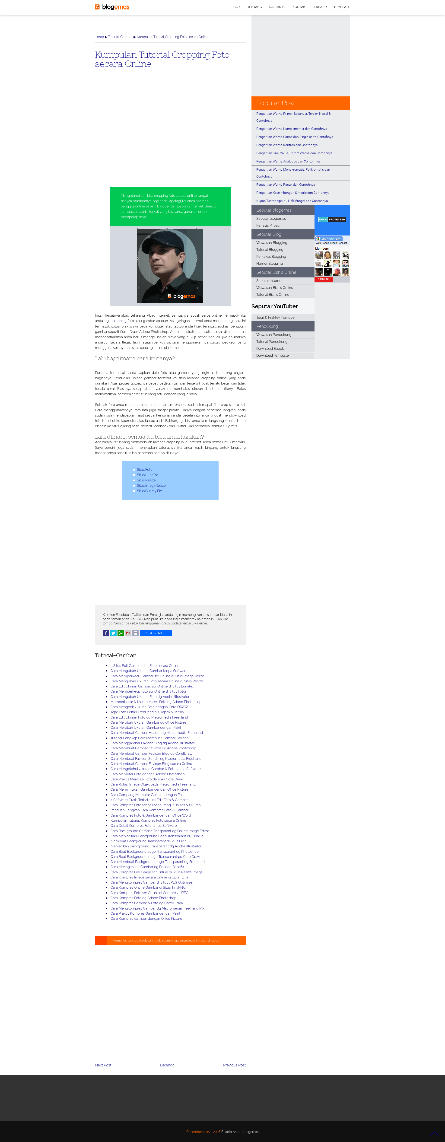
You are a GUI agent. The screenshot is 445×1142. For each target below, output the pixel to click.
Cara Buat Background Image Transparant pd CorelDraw (155, 857)
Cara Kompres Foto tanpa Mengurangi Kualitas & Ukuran (156, 805)
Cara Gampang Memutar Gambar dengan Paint (148, 795)
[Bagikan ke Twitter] (113, 635)
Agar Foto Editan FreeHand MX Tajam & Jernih (147, 712)
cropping (119, 321)
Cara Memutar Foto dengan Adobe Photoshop (147, 774)
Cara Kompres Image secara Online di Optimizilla (149, 877)
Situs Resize (146, 480)
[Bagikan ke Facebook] (106, 635)
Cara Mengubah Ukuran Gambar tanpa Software (149, 671)
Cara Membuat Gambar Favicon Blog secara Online (151, 764)
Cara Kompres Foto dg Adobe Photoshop (143, 898)
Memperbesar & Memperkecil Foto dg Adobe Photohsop (156, 702)
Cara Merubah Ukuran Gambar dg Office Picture (148, 722)
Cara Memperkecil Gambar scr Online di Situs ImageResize (157, 676)
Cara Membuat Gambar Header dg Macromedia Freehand (157, 733)
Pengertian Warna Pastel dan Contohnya (285, 184)
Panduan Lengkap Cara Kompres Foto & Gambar (149, 810)
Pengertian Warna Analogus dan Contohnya (288, 161)
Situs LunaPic (147, 475)
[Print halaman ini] (135, 635)
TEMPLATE (342, 7)
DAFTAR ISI (277, 7)
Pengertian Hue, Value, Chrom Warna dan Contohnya (294, 153)
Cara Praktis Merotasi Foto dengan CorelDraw (147, 779)
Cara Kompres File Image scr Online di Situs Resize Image (157, 872)
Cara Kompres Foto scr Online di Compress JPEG (149, 893)
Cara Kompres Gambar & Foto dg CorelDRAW (147, 903)
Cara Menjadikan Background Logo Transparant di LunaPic (157, 836)
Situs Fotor (145, 470)
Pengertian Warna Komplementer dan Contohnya (291, 128)
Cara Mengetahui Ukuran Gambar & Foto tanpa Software (156, 769)
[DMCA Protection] (332, 221)
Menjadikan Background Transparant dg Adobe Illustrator (156, 846)
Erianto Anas (230, 1132)
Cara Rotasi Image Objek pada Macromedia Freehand (153, 784)
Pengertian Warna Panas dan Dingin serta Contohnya (294, 137)
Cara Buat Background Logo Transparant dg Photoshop (155, 851)
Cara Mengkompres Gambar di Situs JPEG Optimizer (152, 882)
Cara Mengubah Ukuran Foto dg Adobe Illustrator (150, 697)
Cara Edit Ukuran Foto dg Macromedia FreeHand (149, 717)
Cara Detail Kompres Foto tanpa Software (144, 826)
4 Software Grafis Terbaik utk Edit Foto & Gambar (149, 800)
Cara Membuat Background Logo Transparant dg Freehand (158, 862)
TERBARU (319, 7)
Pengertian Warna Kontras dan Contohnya (287, 145)
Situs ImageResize (151, 486)
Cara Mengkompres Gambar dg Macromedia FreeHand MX (157, 908)
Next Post (103, 1065)
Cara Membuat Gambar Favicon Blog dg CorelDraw (151, 753)
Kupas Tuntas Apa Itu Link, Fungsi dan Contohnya (292, 201)
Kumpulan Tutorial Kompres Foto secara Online (148, 820)
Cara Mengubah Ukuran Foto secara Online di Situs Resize (157, 681)
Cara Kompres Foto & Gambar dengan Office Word (151, 815)
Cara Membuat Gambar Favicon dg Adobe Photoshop (153, 748)
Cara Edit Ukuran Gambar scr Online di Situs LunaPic (152, 686)
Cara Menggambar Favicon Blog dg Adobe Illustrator (152, 743)
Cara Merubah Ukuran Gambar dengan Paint (146, 727)
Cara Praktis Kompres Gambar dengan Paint (145, 913)
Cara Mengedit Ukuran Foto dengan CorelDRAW (149, 707)
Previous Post (234, 1065)
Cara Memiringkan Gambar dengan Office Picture (149, 789)
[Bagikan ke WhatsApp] (121, 635)
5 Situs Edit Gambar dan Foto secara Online (145, 666)
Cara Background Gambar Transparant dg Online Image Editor (160, 831)
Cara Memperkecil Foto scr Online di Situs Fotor (148, 691)
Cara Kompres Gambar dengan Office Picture (146, 918)
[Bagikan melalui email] (128, 635)
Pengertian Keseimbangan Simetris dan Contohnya (293, 192)
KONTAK (298, 7)
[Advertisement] (170, 135)
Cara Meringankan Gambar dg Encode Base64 (147, 867)
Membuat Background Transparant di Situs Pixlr (148, 841)
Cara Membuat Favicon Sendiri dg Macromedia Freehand (156, 759)
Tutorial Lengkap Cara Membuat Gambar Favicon (150, 738)
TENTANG (255, 7)
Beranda (167, 1065)
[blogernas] (112, 9)
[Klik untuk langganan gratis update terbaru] (156, 635)
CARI (237, 7)
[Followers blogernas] (332, 274)
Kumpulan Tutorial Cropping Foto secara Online (162, 58)
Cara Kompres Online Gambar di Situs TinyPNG (148, 887)
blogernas (251, 1132)
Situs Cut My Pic (149, 491)
